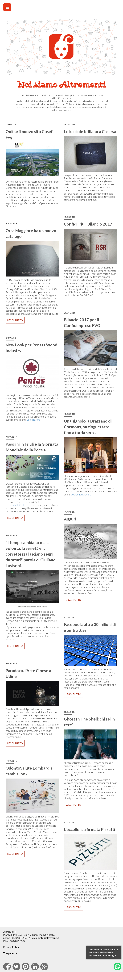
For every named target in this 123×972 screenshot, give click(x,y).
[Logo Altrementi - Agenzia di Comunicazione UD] (90, 9)
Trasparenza (10, 953)
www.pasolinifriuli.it (16, 505)
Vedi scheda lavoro (81, 494)
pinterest (25, 966)
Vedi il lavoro (33, 419)
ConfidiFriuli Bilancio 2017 (88, 224)
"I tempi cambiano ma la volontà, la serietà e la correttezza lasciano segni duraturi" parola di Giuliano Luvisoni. (31, 554)
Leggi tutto (16, 321)
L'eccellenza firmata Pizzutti (89, 829)
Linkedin (35, 966)
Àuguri (70, 518)
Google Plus (44, 966)
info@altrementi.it (49, 937)
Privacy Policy (11, 947)
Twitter (16, 966)
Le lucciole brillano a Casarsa (90, 131)
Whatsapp (117, 966)
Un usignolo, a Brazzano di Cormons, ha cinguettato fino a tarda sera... (88, 427)
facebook (7, 966)
